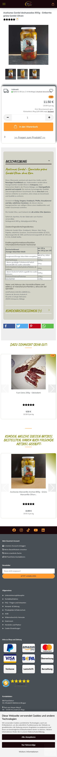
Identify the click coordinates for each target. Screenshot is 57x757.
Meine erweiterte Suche (13, 553)
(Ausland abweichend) (44, 92)
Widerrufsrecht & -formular (15, 617)
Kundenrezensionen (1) (23, 311)
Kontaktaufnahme (11, 599)
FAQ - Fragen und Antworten (15, 603)
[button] (8, 117)
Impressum (9, 621)
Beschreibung (16, 161)
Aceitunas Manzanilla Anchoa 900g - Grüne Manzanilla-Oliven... (28, 493)
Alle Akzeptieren (29, 737)
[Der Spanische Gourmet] (28, 4)
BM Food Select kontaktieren (14, 557)
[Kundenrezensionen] (9, 20)
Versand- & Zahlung (12, 606)
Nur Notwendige (29, 745)
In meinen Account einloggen (15, 546)
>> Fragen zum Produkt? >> (29, 137)
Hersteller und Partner (13, 625)
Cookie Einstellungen (12, 628)
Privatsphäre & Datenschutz (15, 610)
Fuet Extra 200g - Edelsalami (28, 392)
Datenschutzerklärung (36, 732)
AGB (6, 614)
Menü (4, 4)
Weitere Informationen (28, 751)
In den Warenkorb (28, 126)
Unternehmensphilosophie (14, 595)
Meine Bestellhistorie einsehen (15, 550)
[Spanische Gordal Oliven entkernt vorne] (28, 45)
